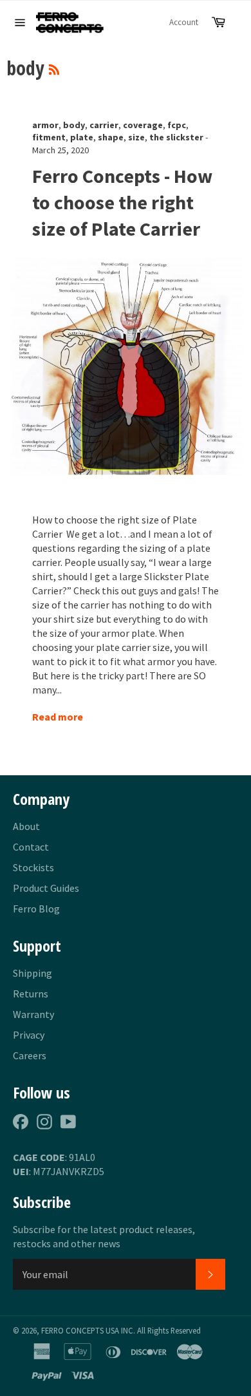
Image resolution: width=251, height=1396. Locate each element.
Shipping (32, 973)
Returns (30, 993)
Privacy (28, 1034)
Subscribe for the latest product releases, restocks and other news (104, 1236)
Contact (31, 846)
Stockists (33, 867)
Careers (29, 1055)
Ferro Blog (36, 908)
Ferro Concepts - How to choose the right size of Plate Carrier (122, 202)
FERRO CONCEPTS (72, 1330)
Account (183, 22)
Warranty (33, 1014)
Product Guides (46, 888)
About (26, 826)
